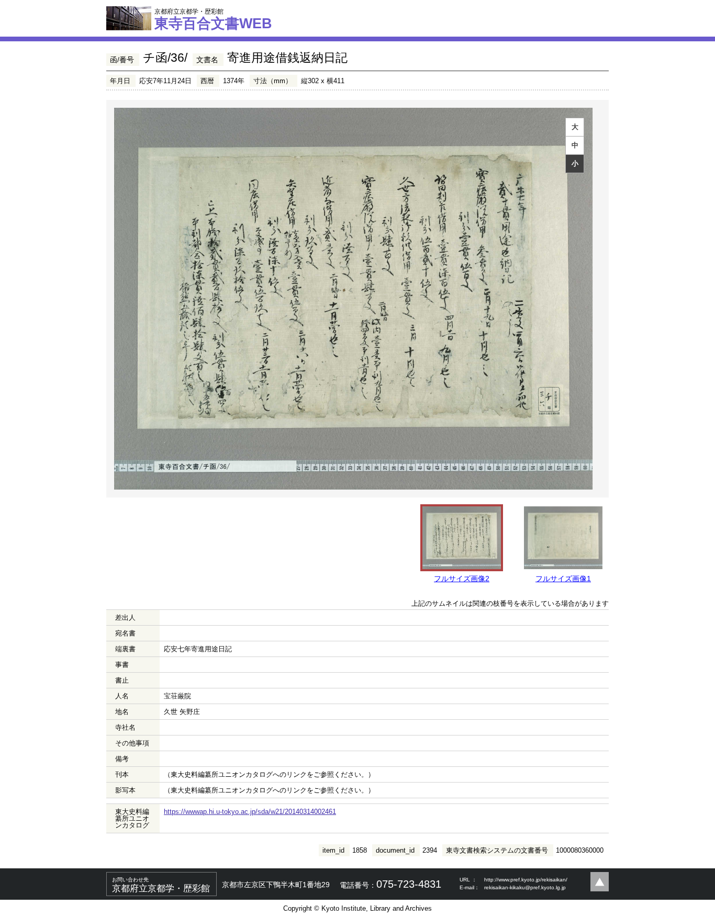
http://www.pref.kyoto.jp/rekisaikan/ (525, 879)
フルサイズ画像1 (563, 578)
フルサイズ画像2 (461, 578)
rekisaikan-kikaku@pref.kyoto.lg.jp (525, 887)
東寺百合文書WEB (213, 19)
